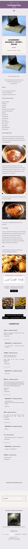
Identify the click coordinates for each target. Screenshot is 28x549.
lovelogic (17, 539)
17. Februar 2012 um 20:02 (13, 379)
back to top (14, 537)
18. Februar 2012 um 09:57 (17, 370)
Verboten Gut (12, 538)
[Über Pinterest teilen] (16, 291)
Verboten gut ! (14, 50)
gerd (5, 412)
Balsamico (7, 286)
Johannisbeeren (14, 288)
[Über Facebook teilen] (11, 291)
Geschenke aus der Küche (16, 286)
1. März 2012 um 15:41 (10, 434)
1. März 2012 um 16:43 (16, 446)
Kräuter (21, 288)
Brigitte (6, 379)
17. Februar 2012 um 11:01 (17, 343)
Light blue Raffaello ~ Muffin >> (18, 317)
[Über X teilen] (14, 291)
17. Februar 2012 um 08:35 (12, 330)
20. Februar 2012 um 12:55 (17, 426)
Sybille (5, 330)
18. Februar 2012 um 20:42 (11, 412)
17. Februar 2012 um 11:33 (13, 352)
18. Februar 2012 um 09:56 (17, 398)
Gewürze (7, 288)
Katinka (6, 352)
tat (5, 434)
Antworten (7, 336)
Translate (25, 534)
